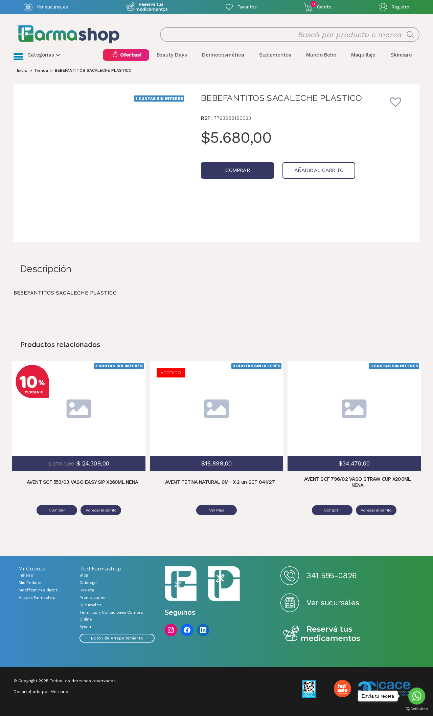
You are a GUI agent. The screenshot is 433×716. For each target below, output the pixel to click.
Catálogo (88, 582)
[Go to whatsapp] (416, 696)
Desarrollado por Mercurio (41, 691)
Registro (400, 6)
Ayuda (85, 626)
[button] (400, 106)
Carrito (322, 6)
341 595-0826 (331, 575)
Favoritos (247, 6)
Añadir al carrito (318, 170)
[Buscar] (410, 34)
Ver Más (216, 510)
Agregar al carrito (128, 398)
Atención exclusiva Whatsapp (146, 7)
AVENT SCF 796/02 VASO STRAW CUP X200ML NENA (357, 482)
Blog (83, 575)
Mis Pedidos (30, 582)
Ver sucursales (52, 6)
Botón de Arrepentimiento (117, 638)
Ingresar (26, 575)
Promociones (92, 597)
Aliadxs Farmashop (37, 597)
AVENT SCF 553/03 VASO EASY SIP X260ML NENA (82, 482)
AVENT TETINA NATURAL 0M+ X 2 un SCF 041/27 (220, 482)
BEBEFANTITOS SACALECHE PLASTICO (93, 70)
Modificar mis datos (38, 590)
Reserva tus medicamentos (321, 634)
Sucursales (90, 605)
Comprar (237, 170)
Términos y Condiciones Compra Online (111, 616)
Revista (86, 590)
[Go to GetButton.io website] (417, 709)
